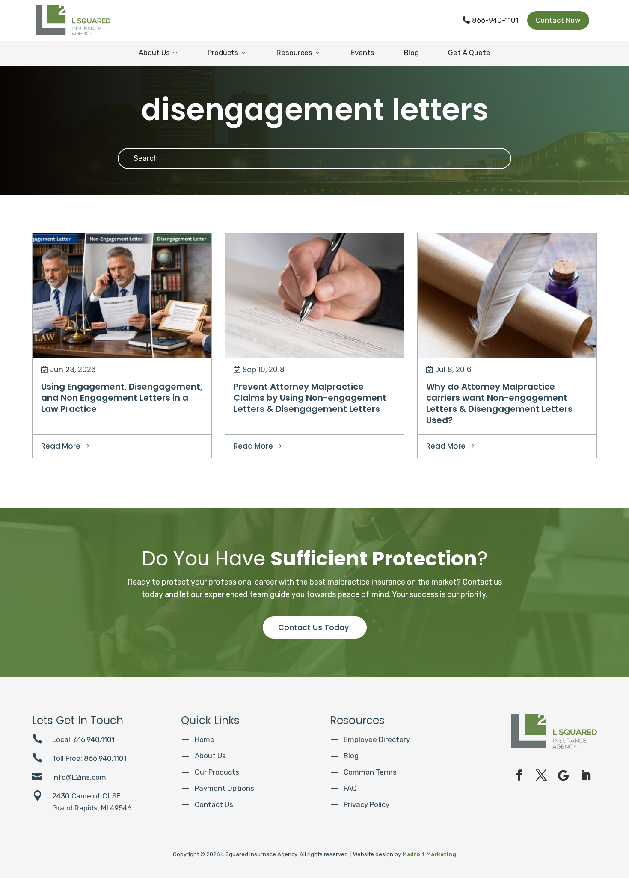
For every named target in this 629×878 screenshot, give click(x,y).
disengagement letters (75, 243)
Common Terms (370, 772)
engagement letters (148, 243)
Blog (411, 52)
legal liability (370, 286)
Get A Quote (469, 52)
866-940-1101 (491, 20)
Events (362, 52)
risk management (148, 257)
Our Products (217, 772)
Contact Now (558, 20)
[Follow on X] (541, 775)
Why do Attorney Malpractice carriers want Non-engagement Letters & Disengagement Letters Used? (499, 403)
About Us (158, 52)
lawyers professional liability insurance (286, 286)
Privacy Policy (366, 804)
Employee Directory (377, 739)
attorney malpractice (263, 243)
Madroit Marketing (429, 854)
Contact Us (214, 804)
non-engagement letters (77, 257)
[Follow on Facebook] (519, 775)
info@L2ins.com (79, 777)
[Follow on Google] (563, 775)
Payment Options (224, 788)
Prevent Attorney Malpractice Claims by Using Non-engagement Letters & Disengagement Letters (310, 398)
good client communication (274, 272)
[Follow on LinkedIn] (586, 775)
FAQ (350, 788)
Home (204, 739)
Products (227, 52)
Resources (298, 52)
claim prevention (258, 257)
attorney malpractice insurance (346, 243)
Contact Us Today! (314, 627)
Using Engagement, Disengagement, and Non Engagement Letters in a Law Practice (121, 398)
